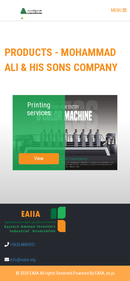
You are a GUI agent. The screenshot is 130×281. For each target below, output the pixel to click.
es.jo (110, 273)
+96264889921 (22, 244)
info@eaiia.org (22, 259)
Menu (120, 12)
